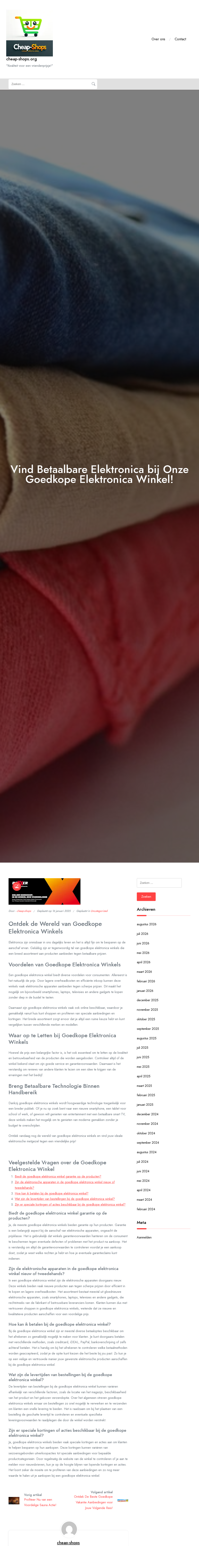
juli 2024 (142, 1161)
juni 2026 (143, 943)
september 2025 (148, 1029)
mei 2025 (143, 1066)
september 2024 (148, 1142)
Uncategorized (99, 911)
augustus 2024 (146, 1152)
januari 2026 (145, 991)
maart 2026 (144, 971)
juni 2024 (143, 1171)
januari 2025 (145, 1104)
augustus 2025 (146, 1038)
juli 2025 (142, 1047)
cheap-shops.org (21, 59)
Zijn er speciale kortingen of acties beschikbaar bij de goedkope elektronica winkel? (70, 1204)
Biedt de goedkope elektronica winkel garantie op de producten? (58, 1176)
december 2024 (147, 1114)
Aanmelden (144, 1237)
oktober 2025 (146, 1019)
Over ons (158, 39)
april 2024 (143, 1190)
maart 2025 (144, 1086)
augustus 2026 (146, 924)
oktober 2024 (146, 1133)
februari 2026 (146, 981)
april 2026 (143, 962)
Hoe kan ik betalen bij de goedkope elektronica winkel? (51, 1193)
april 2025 (143, 1076)
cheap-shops (24, 911)
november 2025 (147, 1009)
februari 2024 (146, 1209)
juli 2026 (142, 934)
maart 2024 (144, 1199)
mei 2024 (143, 1181)
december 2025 (147, 1000)
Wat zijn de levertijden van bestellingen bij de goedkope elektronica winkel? (65, 1199)
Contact (180, 39)
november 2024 (147, 1123)
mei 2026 (143, 953)
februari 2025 (146, 1095)
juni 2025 (143, 1057)
